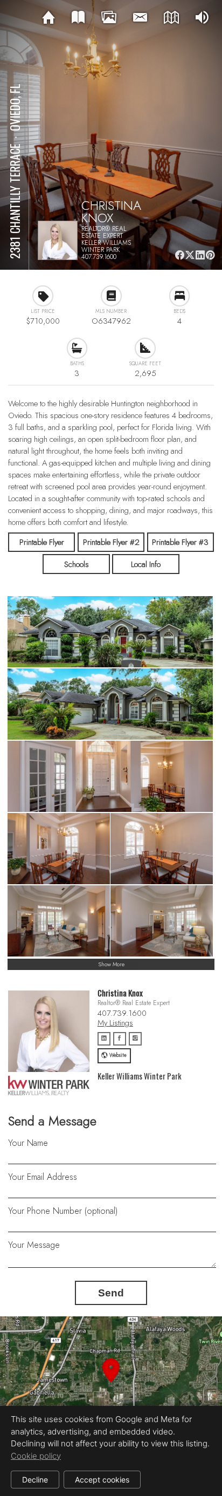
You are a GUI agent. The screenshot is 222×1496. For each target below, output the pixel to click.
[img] (48, 17)
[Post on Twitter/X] (189, 254)
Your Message (34, 1245)
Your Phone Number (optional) (62, 1211)
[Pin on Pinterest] (210, 254)
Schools (76, 564)
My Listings (115, 1023)
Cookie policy (36, 1456)
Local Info (146, 564)
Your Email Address (42, 1177)
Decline (35, 1479)
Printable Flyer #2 (111, 542)
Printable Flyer (41, 542)
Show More (111, 964)
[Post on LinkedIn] (200, 254)
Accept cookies (102, 1479)
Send (111, 1293)
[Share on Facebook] (179, 254)
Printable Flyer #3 (180, 542)
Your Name (28, 1143)
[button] (111, 1383)
